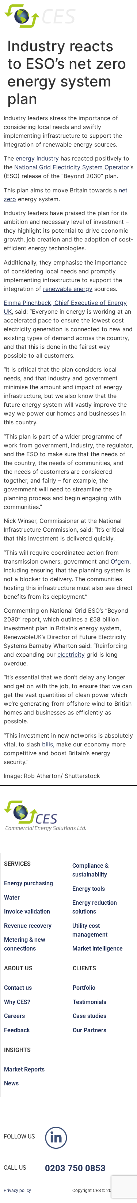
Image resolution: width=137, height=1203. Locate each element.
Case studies (89, 1015)
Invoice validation (27, 911)
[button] (119, 15)
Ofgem (120, 561)
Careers (14, 1015)
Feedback (17, 1030)
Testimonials (89, 1002)
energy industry (37, 158)
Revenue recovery (28, 925)
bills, (48, 744)
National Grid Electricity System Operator (71, 167)
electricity (71, 654)
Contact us (18, 987)
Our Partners (89, 1030)
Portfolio (84, 987)
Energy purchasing (28, 883)
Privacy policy (17, 1190)
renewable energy (67, 288)
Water (12, 897)
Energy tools (88, 888)
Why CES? (17, 1002)
